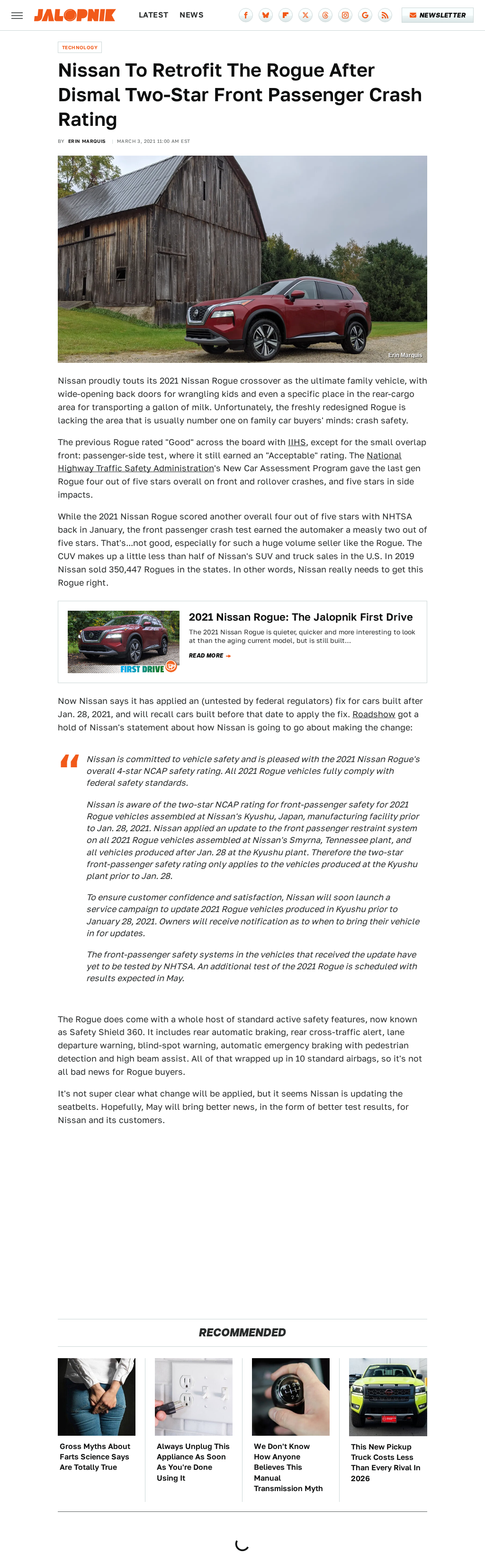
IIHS (297, 442)
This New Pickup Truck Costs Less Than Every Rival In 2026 (386, 1462)
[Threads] (325, 15)
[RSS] (385, 15)
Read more (206, 655)
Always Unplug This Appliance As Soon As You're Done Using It (193, 1462)
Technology (80, 47)
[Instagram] (345, 15)
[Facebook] (246, 15)
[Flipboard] (285, 15)
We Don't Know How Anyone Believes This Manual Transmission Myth (288, 1467)
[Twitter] (305, 15)
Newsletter (443, 15)
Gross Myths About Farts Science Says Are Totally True (95, 1457)
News (192, 14)
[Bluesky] (266, 15)
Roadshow (373, 714)
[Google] (365, 15)
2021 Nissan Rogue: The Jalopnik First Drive (301, 617)
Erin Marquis (87, 141)
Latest (153, 14)
